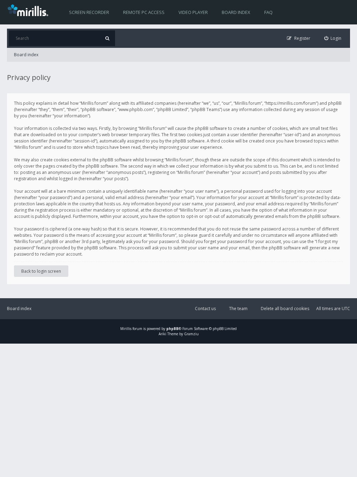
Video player (193, 12)
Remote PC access (144, 12)
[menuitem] (333, 38)
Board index (236, 12)
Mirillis (125, 328)
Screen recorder (89, 12)
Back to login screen (41, 271)
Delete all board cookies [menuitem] (285, 308)
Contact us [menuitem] (205, 308)
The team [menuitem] (238, 308)
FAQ (268, 12)
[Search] (107, 38)
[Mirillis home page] (29, 9)
